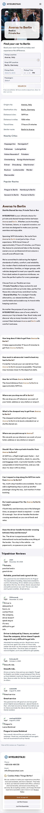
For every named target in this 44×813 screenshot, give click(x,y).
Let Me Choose (22, 802)
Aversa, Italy (26, 105)
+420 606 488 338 (12, 764)
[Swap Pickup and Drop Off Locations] (38, 60)
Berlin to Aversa (27, 129)
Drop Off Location (11, 62)
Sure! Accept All (22, 797)
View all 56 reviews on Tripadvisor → (14, 745)
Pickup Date (9, 70)
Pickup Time (28, 70)
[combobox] (22, 57)
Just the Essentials (22, 806)
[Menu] (40, 4)
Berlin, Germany (28, 109)
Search (22, 86)
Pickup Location (10, 55)
